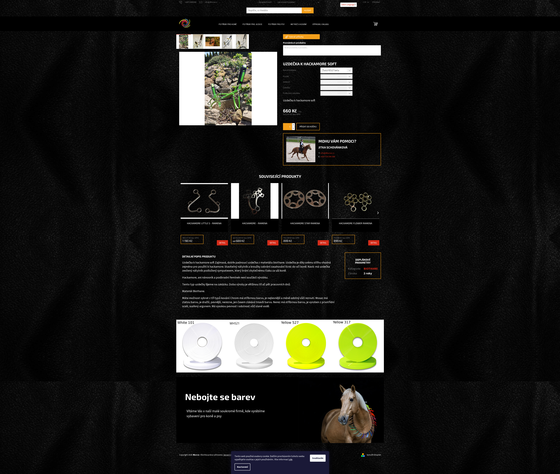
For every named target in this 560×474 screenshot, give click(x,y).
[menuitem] (228, 24)
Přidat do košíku (308, 126)
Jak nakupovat (265, 2)
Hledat (307, 10)
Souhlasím (317, 458)
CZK (365, 2)
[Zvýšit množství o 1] (293, 125)
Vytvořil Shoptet (374, 454)
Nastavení (242, 467)
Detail (222, 242)
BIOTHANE (371, 269)
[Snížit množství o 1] (293, 128)
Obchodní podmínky (286, 2)
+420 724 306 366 (327, 156)
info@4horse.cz (327, 153)
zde (290, 459)
